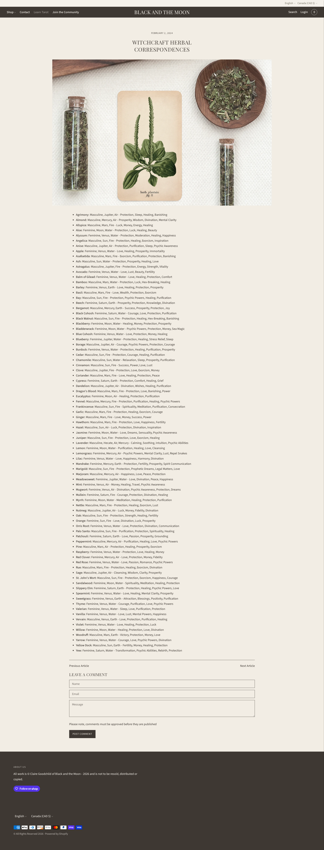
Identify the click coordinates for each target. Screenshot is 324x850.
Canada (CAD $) (306, 3)
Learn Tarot (41, 12)
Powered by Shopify (56, 834)
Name (76, 680)
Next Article (247, 666)
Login (304, 12)
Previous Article (79, 666)
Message (77, 700)
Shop (10, 12)
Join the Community (65, 12)
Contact (25, 12)
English (289, 3)
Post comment (82, 734)
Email (76, 690)
